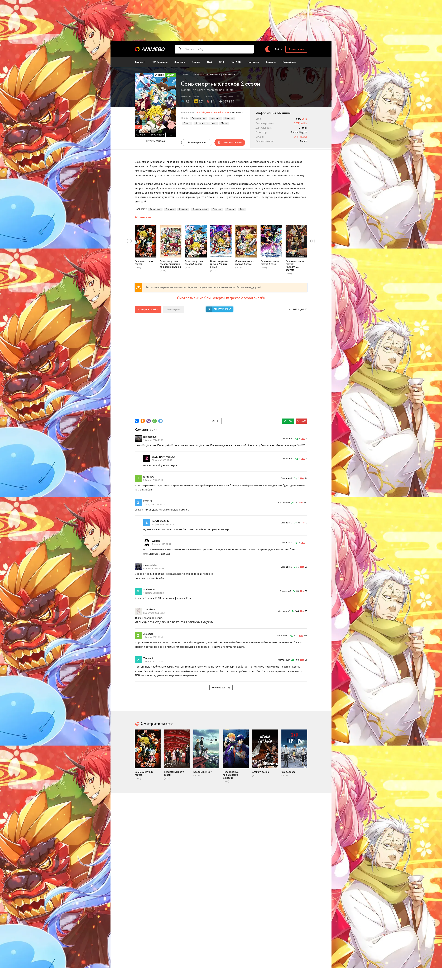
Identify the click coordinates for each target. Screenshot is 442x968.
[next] (312, 241)
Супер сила (155, 209)
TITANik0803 (150, 609)
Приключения (198, 118)
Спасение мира (200, 209)
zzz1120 (147, 501)
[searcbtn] (179, 49)
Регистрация (296, 49)
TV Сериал (197, 75)
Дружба (170, 209)
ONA (221, 62)
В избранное (198, 142)
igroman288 (150, 436)
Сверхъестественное (205, 123)
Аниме (139, 62)
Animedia (218, 112)
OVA (209, 62)
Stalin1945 (149, 589)
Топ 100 (236, 62)
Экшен (187, 123)
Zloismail (148, 634)
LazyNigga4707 (160, 521)
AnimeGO (152, 49)
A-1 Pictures (300, 136)
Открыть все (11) (221, 687)
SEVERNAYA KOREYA (163, 456)
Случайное (289, 62)
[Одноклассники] (143, 421)
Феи (242, 209)
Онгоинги (253, 62)
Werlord (156, 540)
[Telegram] (160, 421)
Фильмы (179, 62)
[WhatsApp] (154, 421)
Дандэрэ (217, 209)
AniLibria (200, 112)
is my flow (148, 476)
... (171, 134)
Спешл (196, 62)
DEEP (209, 112)
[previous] (129, 241)
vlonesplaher (150, 565)
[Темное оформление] (268, 49)
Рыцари (230, 209)
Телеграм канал (222, 309)
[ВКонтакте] (137, 421)
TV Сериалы (159, 62)
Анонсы (271, 62)
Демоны (183, 209)
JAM (226, 112)
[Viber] (148, 421)
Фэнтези (229, 118)
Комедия (215, 118)
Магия (224, 123)
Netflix (303, 123)
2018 (304, 118)
